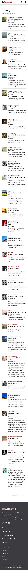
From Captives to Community (13, 76)
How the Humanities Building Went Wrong (15, 239)
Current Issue (5, 548)
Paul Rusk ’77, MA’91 (14, 413)
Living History (12, 49)
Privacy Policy (19, 567)
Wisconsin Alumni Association (12, 566)
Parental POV (12, 383)
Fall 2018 (10, 359)
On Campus (6, 531)
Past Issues (5, 551)
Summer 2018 (11, 385)
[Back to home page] (9, 510)
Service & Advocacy (13, 105)
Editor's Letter (12, 119)
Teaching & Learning (14, 175)
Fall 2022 (10, 36)
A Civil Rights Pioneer (15, 470)
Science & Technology (14, 337)
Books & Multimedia (9, 539)
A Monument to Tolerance (16, 326)
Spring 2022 (11, 150)
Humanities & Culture (14, 47)
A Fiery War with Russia (15, 61)
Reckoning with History (15, 358)
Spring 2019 (11, 340)
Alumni (4, 543)
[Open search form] (21, 2)
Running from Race (14, 268)
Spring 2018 (11, 440)
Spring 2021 (11, 212)
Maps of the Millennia (15, 149)
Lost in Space (12, 339)
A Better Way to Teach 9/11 (16, 177)
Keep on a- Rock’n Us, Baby (16, 452)
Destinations (12, 133)
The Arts (10, 450)
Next (22, 495)
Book (9, 33)
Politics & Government (15, 17)
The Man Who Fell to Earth (16, 35)
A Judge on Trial (13, 438)
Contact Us (5, 560)
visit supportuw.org (16, 519)
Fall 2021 (10, 178)
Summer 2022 (11, 124)
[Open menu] (25, 2)
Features (5, 528)
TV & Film (10, 252)
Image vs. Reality (13, 210)
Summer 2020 (11, 284)
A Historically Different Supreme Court (15, 20)
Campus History (12, 221)
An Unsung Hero (13, 107)
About (3, 557)
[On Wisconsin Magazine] (7, 3)
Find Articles (5, 554)
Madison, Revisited (14, 396)
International (12, 59)
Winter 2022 (11, 22)
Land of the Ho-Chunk (15, 93)
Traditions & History (9, 535)
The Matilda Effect (14, 163)
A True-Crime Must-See (15, 254)
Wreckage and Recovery (16, 282)
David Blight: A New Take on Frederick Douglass (17, 313)
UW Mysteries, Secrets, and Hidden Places (16, 136)
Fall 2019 (10, 315)
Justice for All (17, 477)
